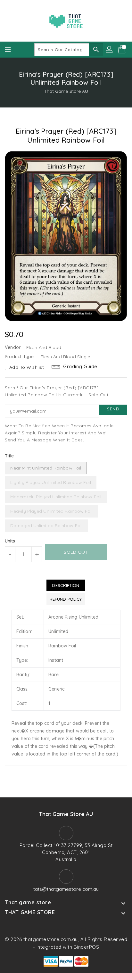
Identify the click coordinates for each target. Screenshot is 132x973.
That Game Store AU (66, 91)
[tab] (65, 585)
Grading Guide (80, 366)
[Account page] (109, 49)
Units (10, 541)
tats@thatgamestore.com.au (66, 889)
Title (9, 456)
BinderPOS (86, 947)
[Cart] (122, 49)
